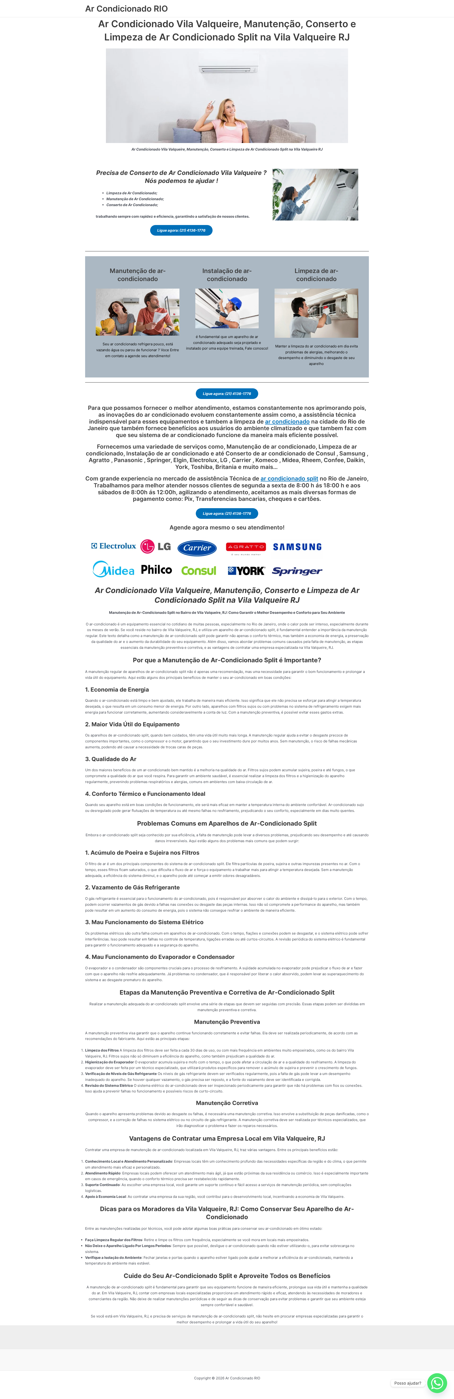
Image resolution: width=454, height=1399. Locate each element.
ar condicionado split (289, 478)
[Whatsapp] (437, 1383)
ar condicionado (287, 421)
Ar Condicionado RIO (126, 8)
